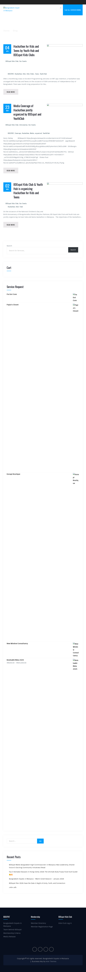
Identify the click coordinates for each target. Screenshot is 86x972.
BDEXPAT (11, 74)
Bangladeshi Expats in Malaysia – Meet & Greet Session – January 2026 (36, 879)
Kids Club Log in (65, 923)
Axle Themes (51, 961)
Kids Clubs (30, 74)
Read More (11, 92)
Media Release (9, 937)
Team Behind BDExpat (12, 929)
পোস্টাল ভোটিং (12, 887)
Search (9, 246)
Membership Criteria (11, 933)
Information (23, 125)
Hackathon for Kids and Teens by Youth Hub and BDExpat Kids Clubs (26, 50)
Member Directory (38, 923)
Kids (24, 74)
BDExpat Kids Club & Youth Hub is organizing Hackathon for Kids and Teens (28, 190)
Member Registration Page (42, 927)
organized (38, 133)
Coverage (18, 133)
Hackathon (18, 74)
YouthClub (46, 133)
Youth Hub (43, 74)
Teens (37, 74)
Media (32, 133)
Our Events (23, 61)
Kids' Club (19, 206)
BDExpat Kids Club (12, 61)
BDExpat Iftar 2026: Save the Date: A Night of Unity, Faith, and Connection (37, 883)
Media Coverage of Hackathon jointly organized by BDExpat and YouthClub (27, 112)
